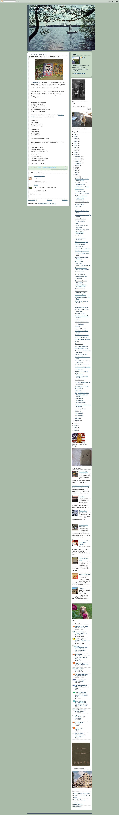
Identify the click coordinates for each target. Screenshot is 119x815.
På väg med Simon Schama (82, 248)
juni (76, 170)
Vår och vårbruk (79, 204)
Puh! (76, 208)
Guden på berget (79, 681)
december (78, 156)
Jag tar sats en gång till (81, 371)
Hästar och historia (80, 328)
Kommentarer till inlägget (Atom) (47, 203)
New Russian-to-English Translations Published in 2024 (81, 695)
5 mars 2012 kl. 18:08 (40, 181)
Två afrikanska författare (82, 335)
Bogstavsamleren (80, 709)
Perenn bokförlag (78, 804)
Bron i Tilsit (78, 390)
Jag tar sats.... (79, 373)
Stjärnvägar (78, 411)
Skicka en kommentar (36, 194)
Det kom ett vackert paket (82, 186)
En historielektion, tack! (81, 348)
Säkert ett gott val (80, 244)
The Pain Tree (83, 511)
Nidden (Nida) (79, 388)
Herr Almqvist (78, 369)
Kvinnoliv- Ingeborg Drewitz (82, 367)
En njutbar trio (79, 261)
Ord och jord (79, 722)
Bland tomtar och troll (81, 354)
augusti (77, 165)
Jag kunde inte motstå (81, 195)
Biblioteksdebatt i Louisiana (82, 339)
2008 (75, 430)
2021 (75, 134)
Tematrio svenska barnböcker (59, 169)
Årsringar (77, 326)
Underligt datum (79, 380)
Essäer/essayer (79, 189)
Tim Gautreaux (79, 344)
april (76, 174)
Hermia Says (78, 728)
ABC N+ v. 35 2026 (80, 627)
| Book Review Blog (81, 685)
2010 (75, 425)
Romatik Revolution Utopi (82, 365)
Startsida (49, 200)
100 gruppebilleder (79, 711)
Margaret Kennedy (80, 402)
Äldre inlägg (65, 200)
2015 (75, 147)
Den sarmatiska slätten (81, 346)
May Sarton (78, 206)
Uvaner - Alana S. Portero (81, 664)
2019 (75, 139)
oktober (77, 161)
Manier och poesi (80, 680)
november (78, 159)
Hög (76, 305)
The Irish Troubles (80, 221)
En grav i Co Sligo (80, 274)
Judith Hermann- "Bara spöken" (80, 486)
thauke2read (79, 733)
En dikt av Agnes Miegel (81, 386)
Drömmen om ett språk (81, 242)
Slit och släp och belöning (82, 322)
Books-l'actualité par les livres (81, 793)
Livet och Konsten (80, 701)
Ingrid (36, 185)
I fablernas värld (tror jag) (82, 229)
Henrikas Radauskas (80, 219)
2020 (75, 136)
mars (76, 177)
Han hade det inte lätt (81, 313)
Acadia (77, 341)
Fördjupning (78, 278)
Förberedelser (78, 670)
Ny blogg (77, 724)
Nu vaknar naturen (80, 408)
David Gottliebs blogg (79, 799)
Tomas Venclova (79, 246)
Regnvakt (77, 729)
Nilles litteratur (79, 663)
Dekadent (77, 235)
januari (77, 420)
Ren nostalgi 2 (79, 413)
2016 (75, 145)
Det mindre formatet (84, 574)
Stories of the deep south (82, 337)
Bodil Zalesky (79, 668)
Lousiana (77, 319)
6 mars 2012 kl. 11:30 (40, 190)
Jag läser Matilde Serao (81, 307)
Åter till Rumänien (80, 288)
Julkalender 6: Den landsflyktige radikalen (84, 542)
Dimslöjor (81, 496)
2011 (75, 423)
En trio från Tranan (80, 191)
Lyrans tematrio (35, 82)
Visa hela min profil (79, 73)
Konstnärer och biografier (82, 193)
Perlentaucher (77, 806)
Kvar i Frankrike (83, 472)
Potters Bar (82, 588)
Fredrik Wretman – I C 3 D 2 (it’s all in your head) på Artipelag (82, 657)
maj (76, 172)
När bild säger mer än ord (82, 251)
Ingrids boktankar (41, 7)
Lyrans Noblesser (39, 176)
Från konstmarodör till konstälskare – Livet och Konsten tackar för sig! (81, 704)
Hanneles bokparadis (81, 674)
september (78, 163)
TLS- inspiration (79, 324)
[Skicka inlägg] (65, 167)
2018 (75, 141)
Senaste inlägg (32, 200)
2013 (75, 152)
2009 (75, 428)
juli (76, 168)
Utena (76, 223)
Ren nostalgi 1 (79, 415)
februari (77, 418)
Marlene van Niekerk (80, 295)
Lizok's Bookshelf (80, 692)
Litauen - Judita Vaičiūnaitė (82, 265)
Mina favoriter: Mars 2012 (82, 202)
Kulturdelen (78, 654)
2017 (75, 143)
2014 (75, 150)
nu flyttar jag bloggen (80, 675)
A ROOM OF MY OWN (81, 626)
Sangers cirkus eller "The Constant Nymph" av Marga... (82, 394)
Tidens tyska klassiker (81, 276)
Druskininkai (78, 263)
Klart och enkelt (79, 272)
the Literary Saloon (81, 639)
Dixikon (75, 802)
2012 (75, 154)
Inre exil (77, 715)
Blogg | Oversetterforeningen (81, 646)
